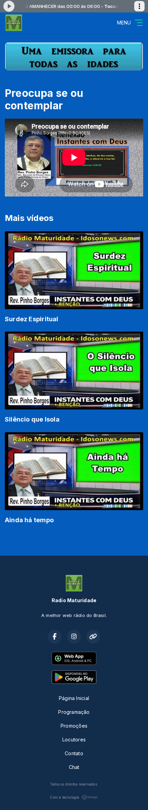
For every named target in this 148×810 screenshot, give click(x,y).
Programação (73, 712)
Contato (74, 753)
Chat (74, 767)
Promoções (74, 726)
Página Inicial (74, 698)
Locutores (74, 739)
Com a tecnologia (64, 797)
